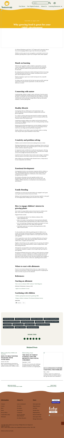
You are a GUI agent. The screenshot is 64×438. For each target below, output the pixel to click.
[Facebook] (25, 339)
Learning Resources (54, 6)
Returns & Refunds (37, 414)
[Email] (39, 339)
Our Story (19, 406)
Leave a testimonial (21, 404)
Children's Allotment (37, 318)
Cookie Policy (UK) (5, 414)
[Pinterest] (36, 339)
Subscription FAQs (37, 416)
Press (2, 408)
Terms (2, 410)
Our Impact (19, 408)
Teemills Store (36, 410)
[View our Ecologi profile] (53, 409)
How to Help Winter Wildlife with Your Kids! (9, 357)
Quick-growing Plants (33, 327)
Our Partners (20, 410)
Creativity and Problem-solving (11, 321)
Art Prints (35, 408)
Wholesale (3, 416)
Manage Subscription (37, 419)
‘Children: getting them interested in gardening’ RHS (27, 295)
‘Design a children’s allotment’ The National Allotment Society (29, 298)
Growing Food (7, 324)
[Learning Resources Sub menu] (61, 6)
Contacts (3, 404)
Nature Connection (8, 327)
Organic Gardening (20, 327)
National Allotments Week (42, 324)
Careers (2, 406)
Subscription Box (37, 404)
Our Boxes (22, 6)
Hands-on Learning (18, 324)
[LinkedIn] (30, 339)
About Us (44, 6)
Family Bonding (39, 321)
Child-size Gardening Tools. (22, 318)
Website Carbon (56, 402)
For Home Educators (21, 418)
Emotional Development (27, 321)
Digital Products (36, 406)
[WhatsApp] (33, 339)
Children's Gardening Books (51, 318)
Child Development (8, 318)
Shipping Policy (36, 412)
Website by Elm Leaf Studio (7, 430)
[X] (27, 339)
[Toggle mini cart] (55, 3)
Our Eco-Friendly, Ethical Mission (21, 415)
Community (19, 412)
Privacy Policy (4, 412)
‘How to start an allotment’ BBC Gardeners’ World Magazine (28, 283)
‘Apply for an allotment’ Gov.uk (22, 288)
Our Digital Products (33, 6)
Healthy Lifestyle (29, 324)
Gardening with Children (52, 321)
